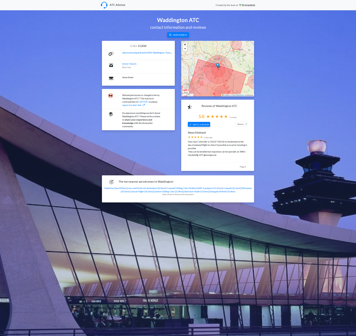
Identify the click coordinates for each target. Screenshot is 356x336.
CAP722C (143, 101)
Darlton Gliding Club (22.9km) (168, 191)
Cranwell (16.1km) (231, 188)
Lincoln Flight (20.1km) (142, 191)
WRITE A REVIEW (201, 124)
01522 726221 (129, 63)
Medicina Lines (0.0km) (115, 188)
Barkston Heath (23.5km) (197, 191)
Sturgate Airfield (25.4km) (222, 191)
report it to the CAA (131, 105)
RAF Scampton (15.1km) (209, 188)
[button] (217, 66)
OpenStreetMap (238, 95)
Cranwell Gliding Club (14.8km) (182, 188)
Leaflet (226, 95)
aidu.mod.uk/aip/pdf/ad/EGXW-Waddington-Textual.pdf (149, 52)
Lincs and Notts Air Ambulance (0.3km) (146, 188)
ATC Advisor (118, 4)
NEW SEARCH (180, 34)
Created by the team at (227, 5)
